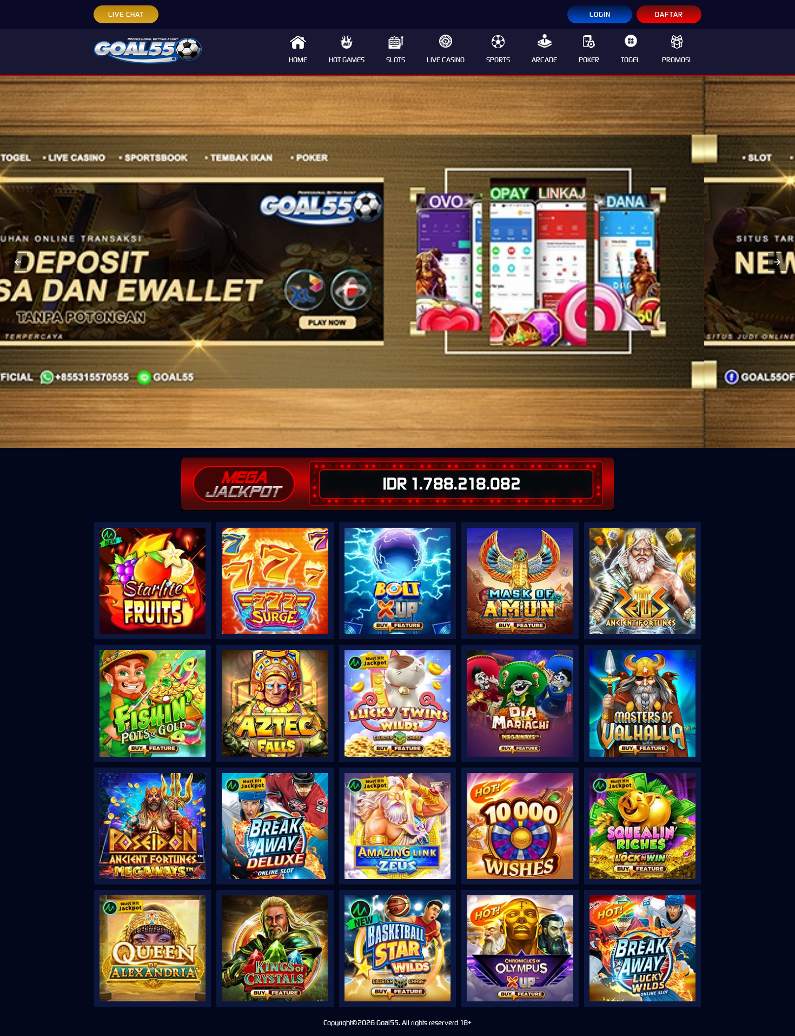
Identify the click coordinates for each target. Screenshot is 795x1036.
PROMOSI (676, 59)
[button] (18, 262)
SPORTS (498, 59)
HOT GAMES (347, 59)
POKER (589, 59)
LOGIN (600, 14)
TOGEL (630, 59)
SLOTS (395, 59)
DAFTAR (669, 14)
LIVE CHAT (126, 14)
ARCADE (544, 59)
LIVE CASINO (446, 59)
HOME (298, 59)
